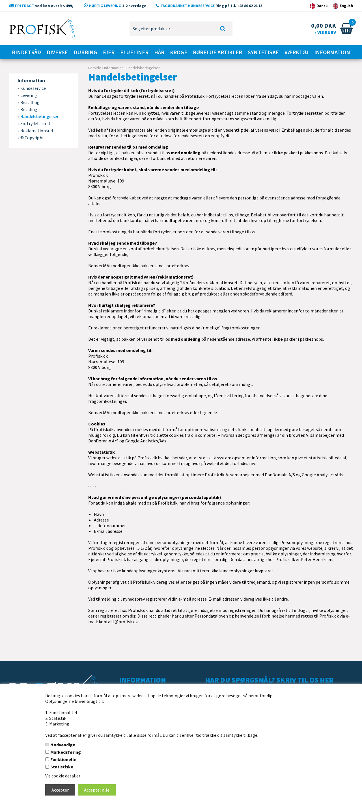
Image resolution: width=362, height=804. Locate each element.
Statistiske (61, 767)
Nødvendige (62, 744)
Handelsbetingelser (39, 116)
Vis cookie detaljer (62, 776)
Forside (94, 67)
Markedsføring (65, 752)
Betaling (28, 109)
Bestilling (30, 102)
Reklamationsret (37, 130)
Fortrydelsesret (35, 123)
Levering (28, 95)
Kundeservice (33, 88)
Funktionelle (63, 759)
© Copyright (32, 137)
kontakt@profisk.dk (118, 621)
